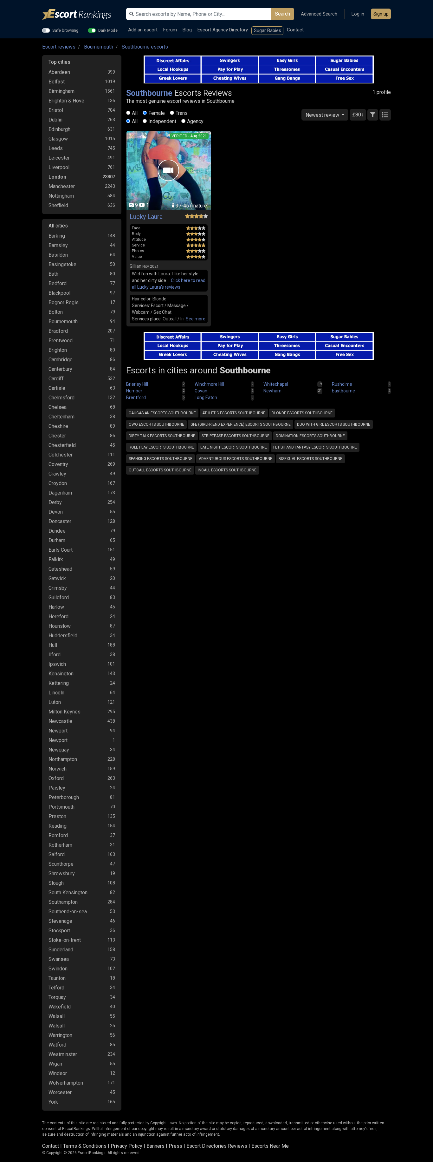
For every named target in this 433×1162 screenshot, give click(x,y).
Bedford (57, 283)
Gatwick (57, 578)
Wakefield (59, 1007)
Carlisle (56, 388)
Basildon (58, 255)
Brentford (136, 397)
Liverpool (58, 167)
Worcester (60, 1092)
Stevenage (60, 921)
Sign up (381, 14)
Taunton (57, 978)
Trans (182, 113)
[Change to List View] (385, 115)
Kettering (58, 683)
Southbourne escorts (145, 47)
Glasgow (58, 139)
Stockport (59, 931)
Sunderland (60, 950)
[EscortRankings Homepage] (81, 14)
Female (156, 113)
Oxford (56, 778)
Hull (52, 645)
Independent (162, 121)
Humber (134, 390)
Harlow (56, 607)
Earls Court (60, 550)
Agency (195, 121)
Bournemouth (98, 47)
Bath (53, 274)
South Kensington (67, 893)
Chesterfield (62, 445)
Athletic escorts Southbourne (233, 413)
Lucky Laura (146, 216)
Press (175, 1146)
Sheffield (58, 205)
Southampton (63, 902)
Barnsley (58, 245)
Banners (155, 1146)
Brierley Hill (137, 384)
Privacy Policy (126, 1146)
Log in (358, 14)
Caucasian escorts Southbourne (162, 413)
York (53, 1102)
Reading (57, 826)
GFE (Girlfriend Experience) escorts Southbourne (241, 424)
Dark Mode (108, 30)
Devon (55, 512)
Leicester (59, 158)
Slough (56, 883)
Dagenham (60, 493)
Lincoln (56, 693)
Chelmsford (61, 398)
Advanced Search (319, 14)
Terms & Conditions (85, 1146)
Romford (58, 835)
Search (282, 14)
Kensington (61, 674)
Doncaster (59, 521)
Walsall (56, 1016)
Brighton (57, 350)
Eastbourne (343, 390)
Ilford (54, 655)
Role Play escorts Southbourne (161, 447)
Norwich (57, 769)
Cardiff (56, 379)
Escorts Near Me (270, 1146)
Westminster (62, 1054)
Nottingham (61, 196)
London (57, 177)
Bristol (55, 110)
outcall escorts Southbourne (160, 470)
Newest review (323, 115)
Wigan (55, 1064)
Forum (170, 30)
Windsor (57, 1073)
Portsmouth (61, 807)
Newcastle (60, 721)
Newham (272, 390)
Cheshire (58, 426)
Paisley (56, 788)
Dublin (55, 120)
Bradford (58, 331)
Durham (56, 540)
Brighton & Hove (66, 101)
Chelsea (57, 407)
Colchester (60, 455)
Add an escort (143, 30)
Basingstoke (62, 264)
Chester (57, 436)
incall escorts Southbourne (227, 470)
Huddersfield (62, 636)
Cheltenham (61, 417)
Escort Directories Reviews (216, 1146)
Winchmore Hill (209, 384)
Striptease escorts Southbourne (235, 436)
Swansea (58, 959)
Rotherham (60, 845)
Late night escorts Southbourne (233, 447)
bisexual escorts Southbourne (310, 458)
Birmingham (61, 91)
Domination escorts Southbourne (310, 436)
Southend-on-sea (67, 912)
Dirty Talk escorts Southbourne (162, 436)
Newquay (58, 750)
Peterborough (63, 797)
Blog (187, 30)
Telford (56, 988)
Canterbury (60, 369)
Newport (58, 731)
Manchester (61, 186)
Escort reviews (58, 47)
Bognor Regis (63, 302)
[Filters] (372, 115)
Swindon (58, 969)
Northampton (62, 759)
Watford (57, 1045)
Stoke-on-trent (64, 940)
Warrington (60, 1035)
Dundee (57, 531)
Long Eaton (206, 397)
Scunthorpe (61, 864)
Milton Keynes (64, 712)
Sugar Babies (267, 30)
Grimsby (57, 588)
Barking (56, 236)
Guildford (58, 597)
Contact (295, 30)
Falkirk (55, 559)
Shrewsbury (61, 873)
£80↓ (358, 115)
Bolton (55, 312)
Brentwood (60, 341)
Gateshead (60, 569)
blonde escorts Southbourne (302, 413)
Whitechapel (275, 384)
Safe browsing (65, 30)
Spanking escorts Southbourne (160, 458)
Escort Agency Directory (222, 30)
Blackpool (59, 293)
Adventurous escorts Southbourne (235, 458)
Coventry (58, 464)
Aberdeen (59, 72)
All (135, 113)
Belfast (56, 82)
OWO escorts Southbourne (156, 424)
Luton (54, 702)
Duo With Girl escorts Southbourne (333, 424)
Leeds (55, 148)
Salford (56, 854)
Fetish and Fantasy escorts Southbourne (315, 447)
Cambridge (60, 360)
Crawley (57, 474)
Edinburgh (59, 129)
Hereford (58, 617)
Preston (57, 816)
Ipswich (57, 664)
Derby (55, 502)
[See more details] (196, 319)
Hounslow (59, 626)
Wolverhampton (65, 1083)
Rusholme (342, 384)
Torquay (57, 997)
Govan (201, 390)
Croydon (57, 483)
